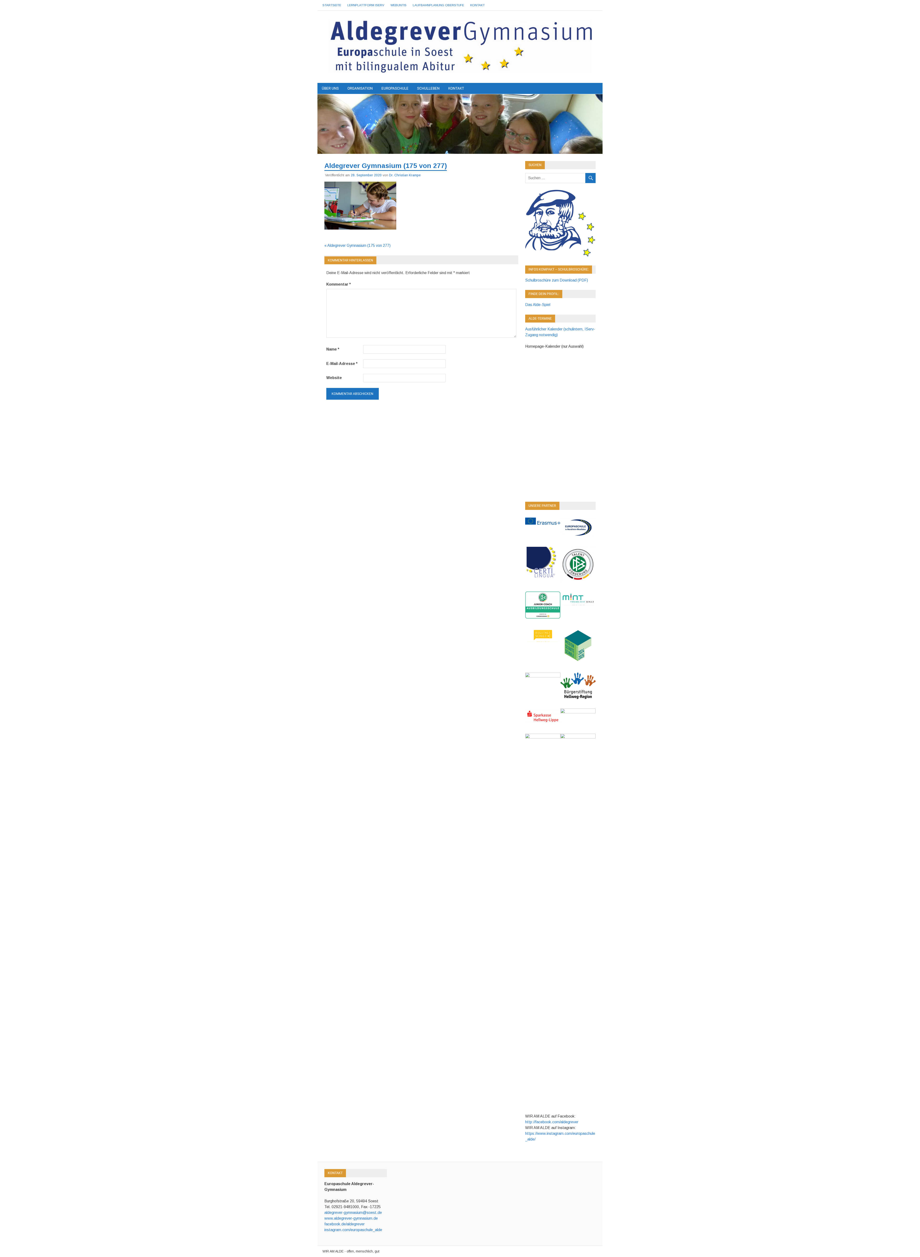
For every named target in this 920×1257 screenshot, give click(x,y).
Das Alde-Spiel (537, 305)
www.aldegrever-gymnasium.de (351, 1218)
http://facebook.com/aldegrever (551, 1122)
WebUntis (399, 5)
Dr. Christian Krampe (405, 175)
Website (334, 378)
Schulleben (428, 88)
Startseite (331, 5)
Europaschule (394, 88)
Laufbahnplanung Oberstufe (438, 5)
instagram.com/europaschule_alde (353, 1230)
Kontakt (477, 5)
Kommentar (338, 284)
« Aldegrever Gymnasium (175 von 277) (357, 245)
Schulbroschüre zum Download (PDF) (556, 280)
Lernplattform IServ (365, 5)
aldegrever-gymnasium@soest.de (353, 1213)
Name (332, 349)
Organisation (360, 88)
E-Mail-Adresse (341, 364)
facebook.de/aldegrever (344, 1224)
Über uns (330, 88)
